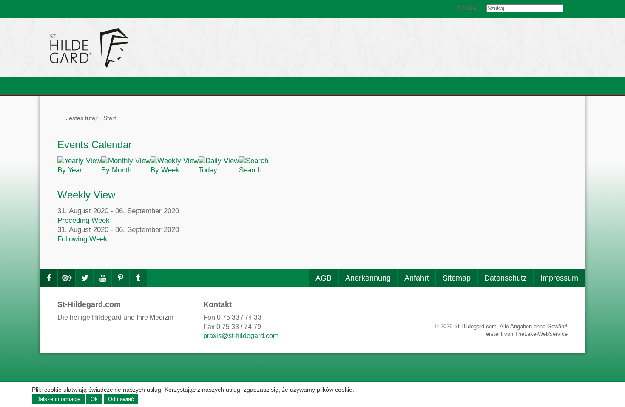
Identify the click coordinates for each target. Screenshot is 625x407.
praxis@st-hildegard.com (240, 335)
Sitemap (457, 278)
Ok (94, 399)
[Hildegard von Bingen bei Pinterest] (120, 278)
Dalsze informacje (58, 399)
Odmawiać (121, 399)
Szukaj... (470, 8)
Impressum (559, 278)
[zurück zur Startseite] (166, 47)
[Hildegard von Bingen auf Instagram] (66, 278)
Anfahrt (416, 278)
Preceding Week (83, 220)
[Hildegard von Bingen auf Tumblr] (138, 278)
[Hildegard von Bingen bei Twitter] (84, 278)
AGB (323, 278)
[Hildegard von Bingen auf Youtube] (102, 278)
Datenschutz (505, 278)
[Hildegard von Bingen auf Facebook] (48, 278)
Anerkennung (368, 278)
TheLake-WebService (541, 334)
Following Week (82, 239)
